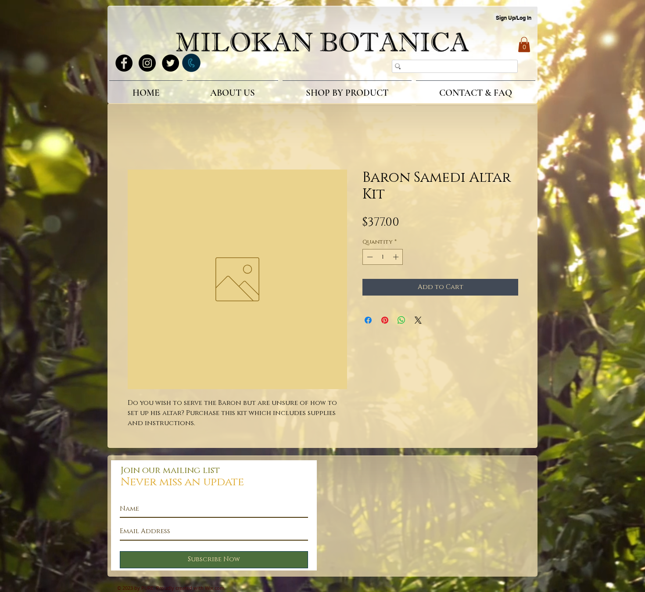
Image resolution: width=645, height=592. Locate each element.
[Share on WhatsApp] (401, 321)
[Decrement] (369, 258)
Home (138, 139)
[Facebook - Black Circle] (124, 63)
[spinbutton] (382, 258)
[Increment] (396, 258)
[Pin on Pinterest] (385, 321)
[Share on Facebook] (368, 321)
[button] (524, 44)
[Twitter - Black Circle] (170, 63)
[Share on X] (418, 321)
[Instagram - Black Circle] (147, 63)
